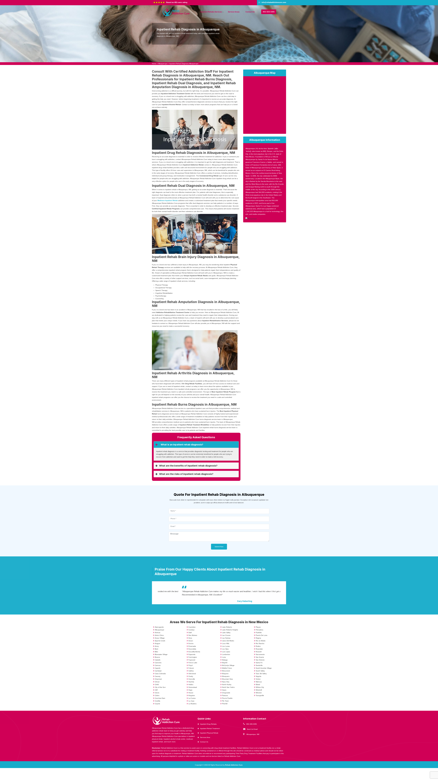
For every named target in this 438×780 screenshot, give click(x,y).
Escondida (192, 649)
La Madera (192, 704)
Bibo (156, 652)
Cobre (157, 695)
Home (154, 64)
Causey (157, 676)
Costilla (157, 701)
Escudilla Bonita (194, 652)
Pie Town (225, 701)
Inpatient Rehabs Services (211, 12)
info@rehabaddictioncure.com (274, 2)
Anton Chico (159, 635)
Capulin (157, 668)
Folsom (191, 668)
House (190, 693)
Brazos (157, 657)
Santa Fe (259, 663)
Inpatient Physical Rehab (209, 733)
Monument (226, 671)
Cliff (156, 690)
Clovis (157, 693)
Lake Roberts (227, 627)
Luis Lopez (226, 652)
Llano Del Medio (228, 641)
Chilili (157, 684)
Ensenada (192, 646)
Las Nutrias (226, 638)
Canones (158, 663)
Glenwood (192, 673)
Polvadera (259, 630)
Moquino (225, 673)
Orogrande (226, 693)
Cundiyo (191, 630)
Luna (224, 657)
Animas (157, 632)
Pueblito (259, 632)
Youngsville (260, 695)
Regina (258, 638)
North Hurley (226, 684)
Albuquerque (162, 64)
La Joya (191, 701)
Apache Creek (160, 641)
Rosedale (259, 649)
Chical (157, 682)
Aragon (157, 643)
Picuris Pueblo (227, 698)
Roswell (258, 652)
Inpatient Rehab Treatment (210, 728)
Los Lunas (226, 646)
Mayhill (224, 663)
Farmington (192, 657)
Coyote (157, 704)
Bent (156, 649)
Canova (157, 665)
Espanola (191, 654)
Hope (190, 690)
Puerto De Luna (261, 635)
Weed (258, 684)
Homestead (192, 687)
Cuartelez (192, 627)
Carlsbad (158, 671)
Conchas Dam (160, 698)
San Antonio (260, 660)
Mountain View (227, 679)
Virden (258, 679)
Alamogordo (159, 627)
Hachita (191, 682)
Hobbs (190, 684)
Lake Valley (226, 632)
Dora (190, 638)
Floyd (190, 665)
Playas (258, 627)
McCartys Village (228, 665)
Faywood (191, 660)
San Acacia (260, 657)
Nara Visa (225, 682)
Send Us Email (252, 729)
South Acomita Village (264, 668)
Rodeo (258, 646)
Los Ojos (225, 649)
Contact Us (250, 12)
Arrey (157, 646)
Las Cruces (226, 635)
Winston (259, 693)
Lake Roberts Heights (230, 630)
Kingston (191, 695)
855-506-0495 (269, 12)
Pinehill (224, 704)
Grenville (191, 679)
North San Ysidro (228, 687)
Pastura (225, 695)
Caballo (157, 660)
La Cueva (192, 698)
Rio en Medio (260, 641)
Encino (190, 643)
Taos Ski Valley (261, 673)
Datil (190, 632)
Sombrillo (259, 665)
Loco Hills (225, 643)
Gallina (191, 671)
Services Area (205, 737)
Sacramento (260, 654)
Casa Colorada (160, 673)
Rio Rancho (260, 643)
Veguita (258, 676)
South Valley (260, 671)
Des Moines (192, 635)
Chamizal (158, 679)
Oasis (224, 690)
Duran (190, 641)
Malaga (225, 660)
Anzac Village (160, 638)
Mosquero (225, 676)
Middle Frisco (227, 668)
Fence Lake (192, 663)
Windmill (259, 690)
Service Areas (234, 12)
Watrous (259, 682)
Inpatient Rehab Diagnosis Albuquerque (183, 64)
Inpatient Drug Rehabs (208, 724)
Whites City (260, 687)
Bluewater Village (161, 654)
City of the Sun (160, 687)
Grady (190, 676)
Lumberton (226, 654)
